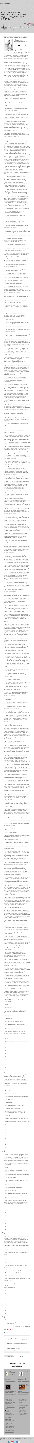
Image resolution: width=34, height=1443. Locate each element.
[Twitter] (17, 1356)
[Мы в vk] (9, 1441)
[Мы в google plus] (12, 1441)
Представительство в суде (13, 15)
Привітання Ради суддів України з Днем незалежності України (23, 1413)
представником (8, 351)
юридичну (8, 71)
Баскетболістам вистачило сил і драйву (23, 1401)
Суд (3, 12)
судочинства (22, 155)
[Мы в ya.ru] (19, 1441)
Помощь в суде (13, 12)
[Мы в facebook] (17, 1441)
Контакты (5, 19)
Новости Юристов (17, 36)
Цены (22, 17)
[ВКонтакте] (15, 1356)
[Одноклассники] (18, 1356)
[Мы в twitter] (14, 1441)
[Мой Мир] (20, 1356)
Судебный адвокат (5, 3)
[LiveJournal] (22, 1356)
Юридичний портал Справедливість (21, 1326)
